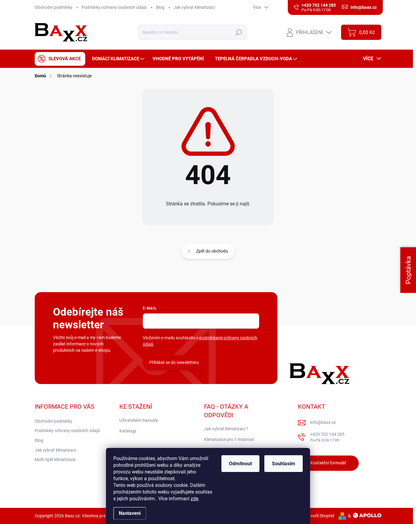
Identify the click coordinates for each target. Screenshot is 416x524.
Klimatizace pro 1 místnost (229, 439)
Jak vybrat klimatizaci (194, 7)
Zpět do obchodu (212, 251)
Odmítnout (240, 463)
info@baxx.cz (323, 422)
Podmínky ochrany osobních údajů (114, 7)
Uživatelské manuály (138, 420)
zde (194, 498)
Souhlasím (283, 463)
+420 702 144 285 (327, 437)
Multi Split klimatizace (55, 459)
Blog (160, 7)
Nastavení (130, 513)
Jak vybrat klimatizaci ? (226, 428)
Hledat (239, 32)
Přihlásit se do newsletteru (174, 362)
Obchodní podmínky (53, 7)
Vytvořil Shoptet (319, 515)
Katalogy (127, 430)
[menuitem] (60, 59)
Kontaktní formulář (328, 462)
